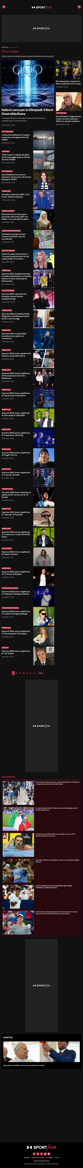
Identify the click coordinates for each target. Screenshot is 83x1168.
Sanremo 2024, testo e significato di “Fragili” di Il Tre (16, 453)
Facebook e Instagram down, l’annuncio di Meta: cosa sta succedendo (14, 236)
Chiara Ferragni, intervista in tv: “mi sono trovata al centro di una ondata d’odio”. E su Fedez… (15, 256)
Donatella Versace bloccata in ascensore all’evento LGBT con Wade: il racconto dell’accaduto (15, 216)
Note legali (49, 1157)
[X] (41, 1154)
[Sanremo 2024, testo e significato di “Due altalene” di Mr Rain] (43, 418)
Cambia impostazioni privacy (41, 1161)
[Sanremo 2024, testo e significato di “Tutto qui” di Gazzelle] (43, 517)
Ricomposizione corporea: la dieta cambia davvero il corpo (68, 82)
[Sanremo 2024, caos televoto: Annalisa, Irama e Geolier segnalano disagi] (43, 299)
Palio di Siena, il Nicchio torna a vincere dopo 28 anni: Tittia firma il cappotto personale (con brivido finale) (58, 783)
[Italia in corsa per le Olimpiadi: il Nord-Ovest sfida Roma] (28, 83)
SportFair (5, 47)
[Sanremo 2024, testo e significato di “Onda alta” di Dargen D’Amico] (43, 596)
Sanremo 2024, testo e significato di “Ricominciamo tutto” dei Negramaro (16, 375)
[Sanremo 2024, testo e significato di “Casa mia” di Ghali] (43, 477)
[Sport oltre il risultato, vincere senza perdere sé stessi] (5, 1060)
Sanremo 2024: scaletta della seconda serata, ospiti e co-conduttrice (14, 336)
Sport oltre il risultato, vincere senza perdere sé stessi (24, 1065)
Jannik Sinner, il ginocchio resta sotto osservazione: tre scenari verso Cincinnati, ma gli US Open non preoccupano (57, 912)
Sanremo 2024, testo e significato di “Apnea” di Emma (16, 553)
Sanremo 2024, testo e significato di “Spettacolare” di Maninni (16, 394)
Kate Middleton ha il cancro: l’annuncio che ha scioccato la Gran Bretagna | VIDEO (16, 177)
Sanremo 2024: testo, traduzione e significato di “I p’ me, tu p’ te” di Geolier (16, 494)
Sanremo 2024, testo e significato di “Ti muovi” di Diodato (16, 572)
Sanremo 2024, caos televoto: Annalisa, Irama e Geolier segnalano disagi (14, 296)
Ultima (41, 673)
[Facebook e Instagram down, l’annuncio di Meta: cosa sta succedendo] (43, 239)
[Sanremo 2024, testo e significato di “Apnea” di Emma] (43, 556)
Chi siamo (26, 1157)
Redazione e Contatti (38, 1157)
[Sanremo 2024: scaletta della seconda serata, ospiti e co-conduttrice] (43, 338)
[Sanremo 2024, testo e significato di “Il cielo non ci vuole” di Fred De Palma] (43, 537)
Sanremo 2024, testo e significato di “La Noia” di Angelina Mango (16, 612)
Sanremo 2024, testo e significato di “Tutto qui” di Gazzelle (16, 513)
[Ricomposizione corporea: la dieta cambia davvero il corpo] (68, 69)
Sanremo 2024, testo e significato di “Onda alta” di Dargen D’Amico (16, 592)
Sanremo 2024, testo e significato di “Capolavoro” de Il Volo (16, 434)
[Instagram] (37, 1154)
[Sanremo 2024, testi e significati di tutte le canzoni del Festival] (43, 358)
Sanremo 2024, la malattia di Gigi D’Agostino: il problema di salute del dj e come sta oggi (15, 316)
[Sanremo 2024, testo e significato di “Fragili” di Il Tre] (43, 457)
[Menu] (3, 7)
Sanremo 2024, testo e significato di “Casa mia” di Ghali (16, 473)
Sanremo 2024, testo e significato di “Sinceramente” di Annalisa (16, 632)
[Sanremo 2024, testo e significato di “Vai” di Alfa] (43, 656)
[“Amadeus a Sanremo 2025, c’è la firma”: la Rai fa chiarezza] (43, 199)
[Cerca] (79, 7)
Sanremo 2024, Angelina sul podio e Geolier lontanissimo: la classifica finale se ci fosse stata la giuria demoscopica (16, 277)
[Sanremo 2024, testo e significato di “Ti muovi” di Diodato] (43, 576)
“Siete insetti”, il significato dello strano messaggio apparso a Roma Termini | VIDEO (16, 157)
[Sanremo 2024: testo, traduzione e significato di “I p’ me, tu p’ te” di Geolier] (43, 497)
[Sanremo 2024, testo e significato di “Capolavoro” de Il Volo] (43, 437)
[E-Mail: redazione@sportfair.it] (48, 1154)
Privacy (57, 1157)
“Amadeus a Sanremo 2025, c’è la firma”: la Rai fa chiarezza (15, 195)
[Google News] (45, 1154)
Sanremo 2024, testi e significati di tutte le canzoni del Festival (16, 354)
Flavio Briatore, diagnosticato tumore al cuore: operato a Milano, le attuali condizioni (68, 118)
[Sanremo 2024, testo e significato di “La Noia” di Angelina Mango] (43, 616)
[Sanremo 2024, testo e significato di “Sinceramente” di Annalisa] (43, 636)
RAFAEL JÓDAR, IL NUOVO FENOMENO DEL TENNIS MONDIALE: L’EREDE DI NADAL (54, 887)
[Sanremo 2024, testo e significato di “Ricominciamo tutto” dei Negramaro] (43, 378)
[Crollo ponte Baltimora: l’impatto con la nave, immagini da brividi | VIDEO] (43, 140)
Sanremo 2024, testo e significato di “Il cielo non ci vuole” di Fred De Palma (16, 534)
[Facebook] (34, 1154)
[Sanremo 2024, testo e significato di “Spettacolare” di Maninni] (43, 398)
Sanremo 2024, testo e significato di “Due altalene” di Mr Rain (16, 414)
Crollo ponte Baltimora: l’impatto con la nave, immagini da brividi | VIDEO (16, 137)
